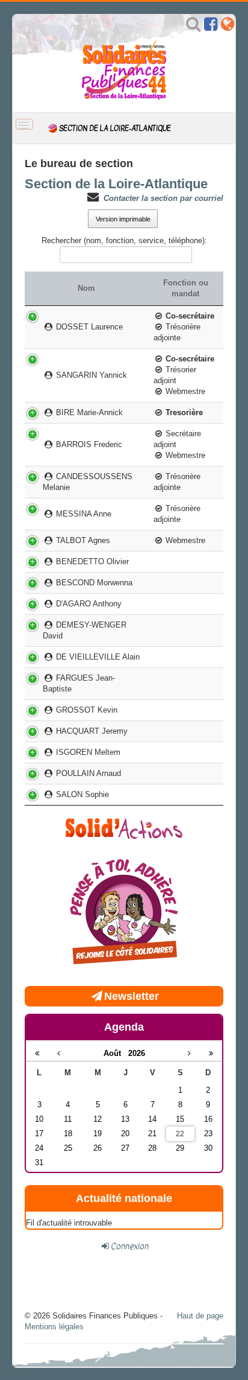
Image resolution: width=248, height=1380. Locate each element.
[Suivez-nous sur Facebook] (210, 26)
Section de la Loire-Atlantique (116, 183)
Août (116, 1053)
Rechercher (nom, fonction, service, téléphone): (124, 240)
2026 (136, 1053)
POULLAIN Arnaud (87, 773)
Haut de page (200, 1315)
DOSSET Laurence (88, 326)
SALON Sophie (81, 794)
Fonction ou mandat (185, 288)
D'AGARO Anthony (88, 603)
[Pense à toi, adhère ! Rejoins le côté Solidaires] (124, 913)
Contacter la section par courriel (163, 198)
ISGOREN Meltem (87, 752)
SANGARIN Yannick (90, 375)
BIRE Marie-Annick (88, 412)
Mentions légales (54, 1326)
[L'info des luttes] (124, 826)
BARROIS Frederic (88, 444)
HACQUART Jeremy (91, 731)
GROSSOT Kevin (85, 709)
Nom (86, 288)
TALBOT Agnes (82, 540)
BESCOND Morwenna (93, 582)
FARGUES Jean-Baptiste (79, 683)
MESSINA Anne (82, 513)
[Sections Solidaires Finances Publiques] (227, 26)
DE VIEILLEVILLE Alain (97, 656)
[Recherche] (193, 26)
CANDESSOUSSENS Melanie (87, 482)
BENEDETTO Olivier (91, 561)
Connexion (130, 1246)
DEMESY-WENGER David (84, 630)
